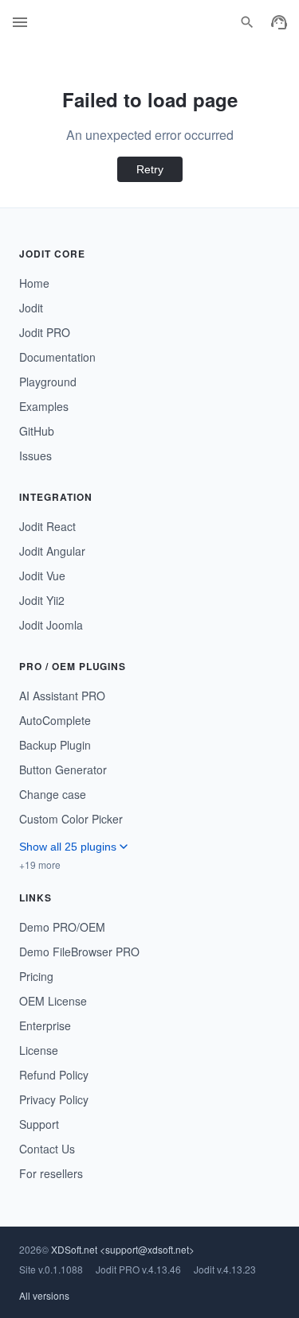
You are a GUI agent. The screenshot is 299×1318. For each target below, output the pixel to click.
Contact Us (47, 1149)
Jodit (31, 308)
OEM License (53, 1001)
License (38, 1050)
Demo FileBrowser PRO (79, 951)
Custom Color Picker (71, 819)
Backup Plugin (55, 745)
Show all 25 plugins (67, 846)
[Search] (247, 22)
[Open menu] (19, 22)
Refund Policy (54, 1075)
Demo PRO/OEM (62, 927)
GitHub (36, 431)
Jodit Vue (42, 575)
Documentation (57, 357)
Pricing (36, 976)
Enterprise (45, 1025)
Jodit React (47, 526)
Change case (52, 794)
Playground (48, 382)
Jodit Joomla (51, 625)
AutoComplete (55, 720)
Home (34, 283)
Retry (149, 169)
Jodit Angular (52, 551)
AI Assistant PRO (62, 696)
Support (39, 1124)
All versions (44, 1295)
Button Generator (63, 769)
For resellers (51, 1173)
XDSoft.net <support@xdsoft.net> (123, 1249)
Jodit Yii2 (42, 600)
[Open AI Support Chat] (279, 22)
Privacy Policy (54, 1099)
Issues (35, 455)
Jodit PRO (44, 332)
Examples (44, 406)
